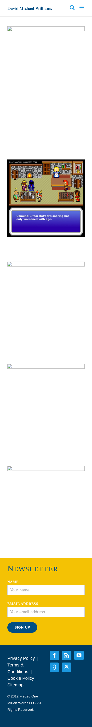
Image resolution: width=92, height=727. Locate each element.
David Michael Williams (29, 8)
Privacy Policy (21, 658)
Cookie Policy (20, 678)
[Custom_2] (54, 667)
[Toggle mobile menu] (82, 7)
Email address (22, 604)
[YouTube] (79, 655)
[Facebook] (54, 655)
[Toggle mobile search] (72, 7)
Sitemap (15, 684)
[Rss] (66, 655)
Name (13, 582)
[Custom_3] (66, 667)
